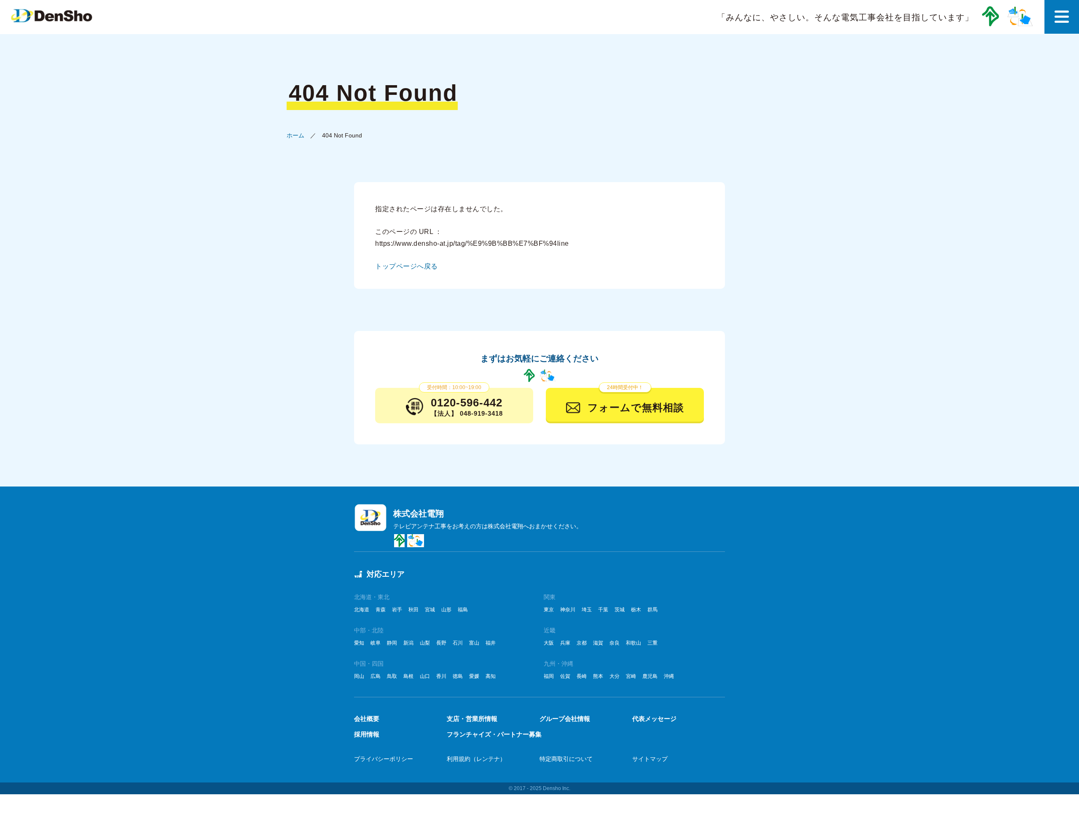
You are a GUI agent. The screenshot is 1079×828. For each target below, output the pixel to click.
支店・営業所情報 (472, 718)
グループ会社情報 (565, 718)
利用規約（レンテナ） (476, 758)
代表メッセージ (654, 718)
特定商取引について (566, 758)
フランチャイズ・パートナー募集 (494, 734)
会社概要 (366, 718)
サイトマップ (650, 758)
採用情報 (366, 734)
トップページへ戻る (406, 266)
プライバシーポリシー (383, 758)
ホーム (295, 135)
